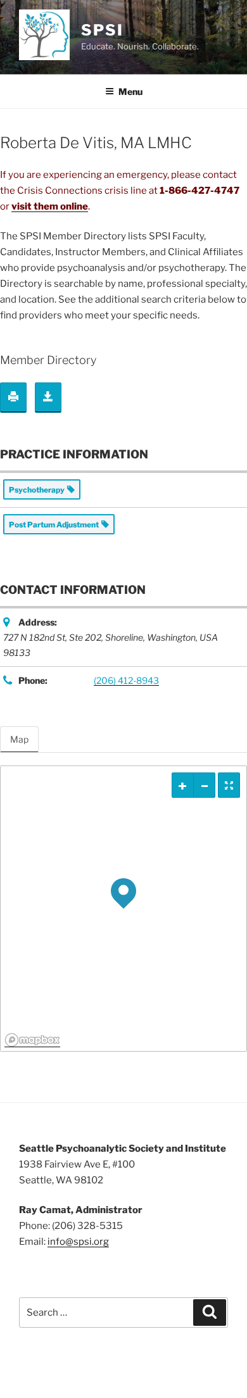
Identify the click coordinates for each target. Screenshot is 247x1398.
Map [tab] (19, 739)
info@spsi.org (78, 1241)
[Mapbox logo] (32, 1040)
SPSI (102, 30)
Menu (130, 91)
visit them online (49, 206)
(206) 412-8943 (126, 680)
